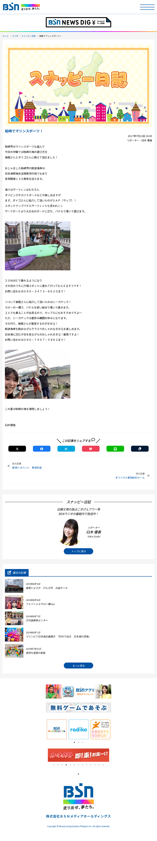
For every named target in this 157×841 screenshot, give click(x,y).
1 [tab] (74, 742)
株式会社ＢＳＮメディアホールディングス (78, 816)
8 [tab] (83, 765)
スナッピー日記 (28, 36)
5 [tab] (70, 765)
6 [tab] (74, 765)
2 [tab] (78, 742)
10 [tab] (91, 765)
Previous (43, 729)
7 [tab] (78, 765)
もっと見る (78, 665)
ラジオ (15, 36)
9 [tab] (87, 765)
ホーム (5, 36)
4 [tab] (66, 765)
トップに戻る (78, 551)
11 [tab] (95, 765)
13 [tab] (103, 765)
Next (114, 729)
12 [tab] (99, 765)
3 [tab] (83, 742)
